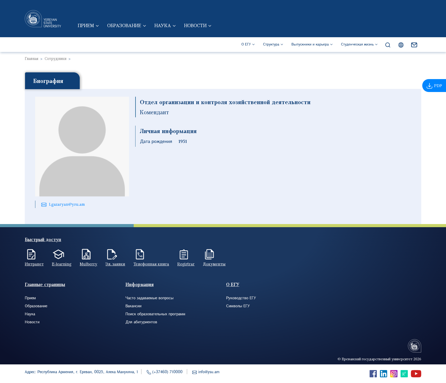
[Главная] (43, 18)
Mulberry (88, 264)
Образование (124, 25)
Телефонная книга (151, 264)
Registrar (186, 264)
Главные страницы (45, 284)
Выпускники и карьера (310, 44)
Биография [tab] (48, 81)
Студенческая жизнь (357, 44)
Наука (162, 25)
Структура (271, 44)
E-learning (61, 264)
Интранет (34, 264)
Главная (31, 58)
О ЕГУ (246, 44)
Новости (195, 25)
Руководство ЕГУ (241, 297)
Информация (139, 284)
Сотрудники (55, 58)
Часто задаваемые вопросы (149, 297)
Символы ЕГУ (238, 305)
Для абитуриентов (141, 321)
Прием (86, 25)
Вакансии (133, 305)
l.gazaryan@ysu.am (67, 204)
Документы (214, 264)
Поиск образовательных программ (155, 313)
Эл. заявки (115, 264)
